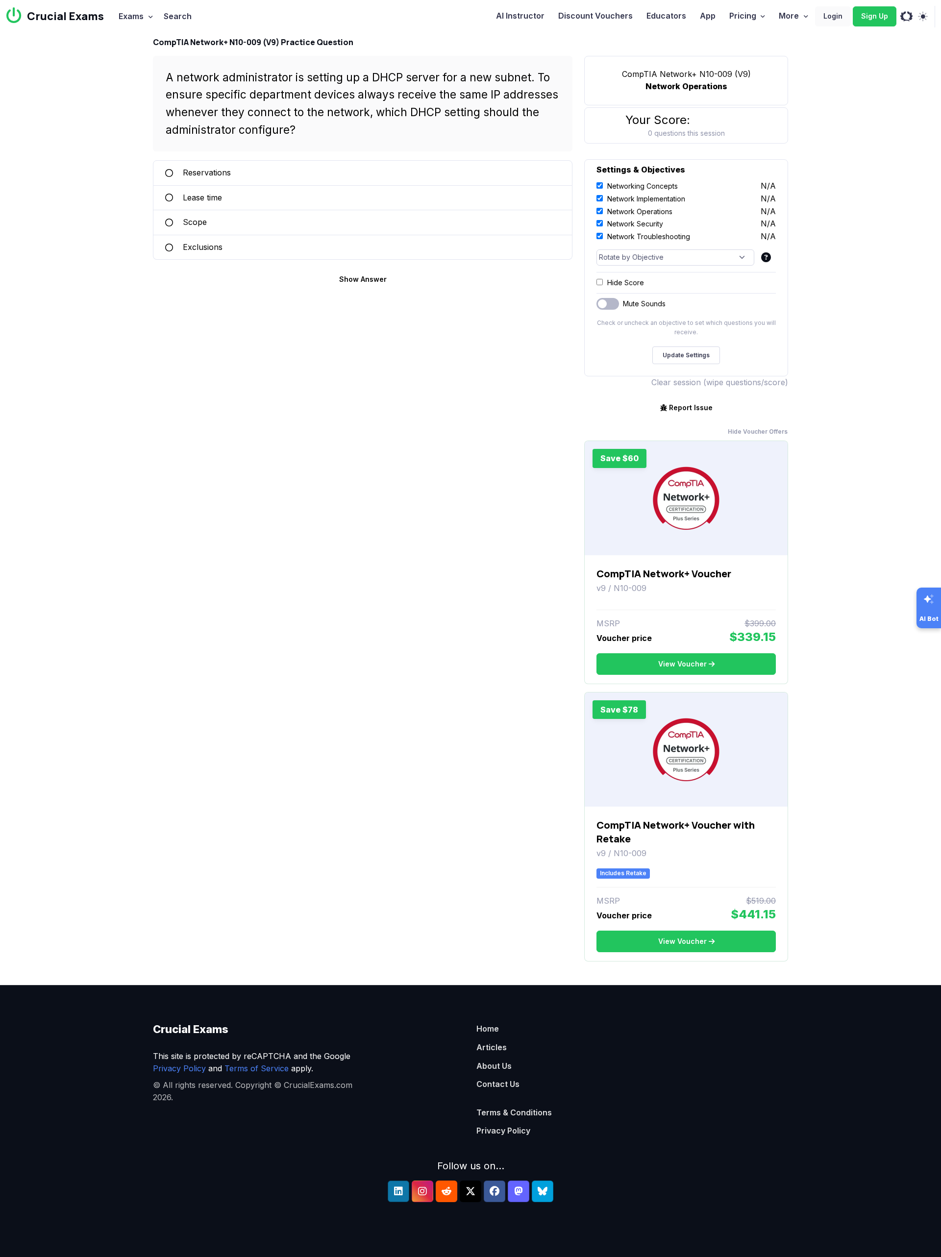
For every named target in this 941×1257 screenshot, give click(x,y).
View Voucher (682, 664)
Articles (491, 1047)
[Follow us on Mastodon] (518, 1191)
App (708, 16)
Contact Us (498, 1084)
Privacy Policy (179, 1068)
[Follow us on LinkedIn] (398, 1191)
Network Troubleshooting (648, 236)
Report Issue (691, 407)
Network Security (635, 224)
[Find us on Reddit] (446, 1191)
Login (832, 16)
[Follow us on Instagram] (422, 1191)
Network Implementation (646, 199)
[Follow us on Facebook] (494, 1191)
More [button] (789, 16)
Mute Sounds (644, 303)
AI (520, 16)
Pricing (742, 16)
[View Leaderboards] (906, 16)
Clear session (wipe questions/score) (719, 382)
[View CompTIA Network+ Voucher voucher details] (686, 498)
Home (487, 1029)
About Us (494, 1066)
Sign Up (874, 16)
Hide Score (625, 282)
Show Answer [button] (363, 279)
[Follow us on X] (470, 1191)
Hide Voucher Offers (758, 431)
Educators (666, 16)
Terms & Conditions (514, 1112)
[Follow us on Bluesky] (542, 1191)
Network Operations (639, 211)
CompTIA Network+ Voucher (663, 573)
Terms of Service (256, 1068)
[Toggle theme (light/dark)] (923, 16)
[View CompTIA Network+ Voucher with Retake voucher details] (686, 750)
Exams (131, 16)
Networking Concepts (642, 186)
